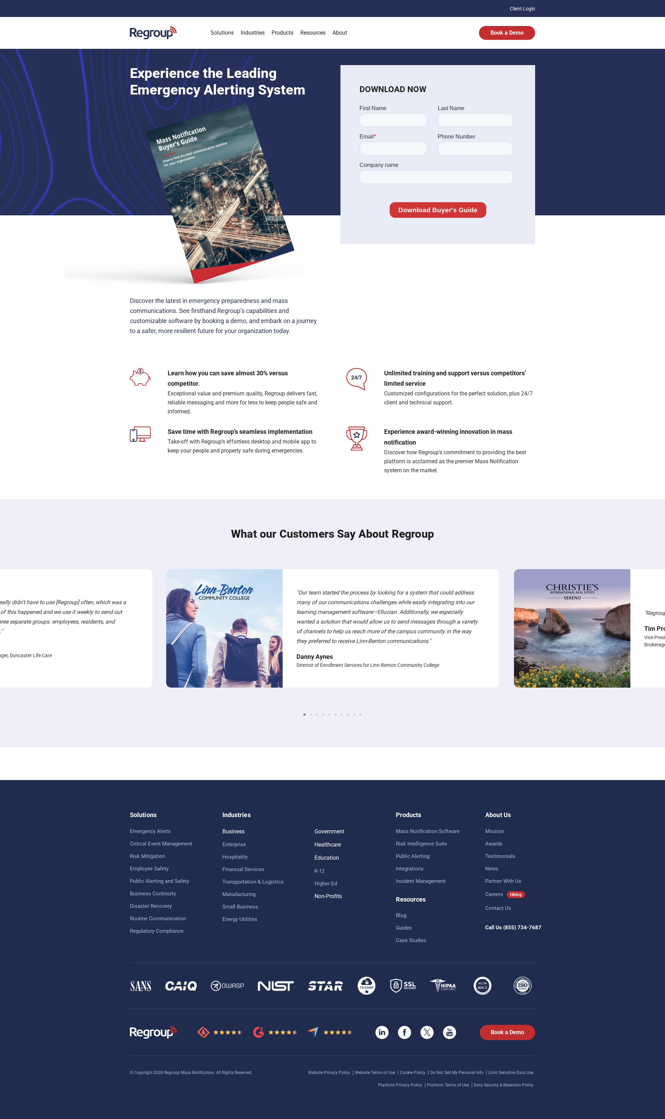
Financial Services (243, 869)
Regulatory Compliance (157, 931)
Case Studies (411, 940)
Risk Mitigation (147, 856)
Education (326, 857)
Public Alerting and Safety (159, 881)
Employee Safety (149, 869)
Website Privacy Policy (329, 1072)
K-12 (319, 871)
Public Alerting (412, 856)
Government (329, 831)
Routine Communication (158, 918)
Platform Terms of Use (448, 1085)
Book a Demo (507, 32)
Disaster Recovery (151, 906)
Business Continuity (153, 893)
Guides (404, 928)
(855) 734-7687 (522, 927)
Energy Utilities (239, 919)
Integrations (410, 869)
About (339, 32)
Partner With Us (503, 881)
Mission (494, 831)
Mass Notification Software (428, 831)
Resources (313, 32)
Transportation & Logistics (253, 882)
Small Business (240, 907)
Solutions (222, 32)
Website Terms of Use (375, 1072)
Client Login (522, 8)
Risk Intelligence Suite (421, 844)
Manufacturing (239, 894)
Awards (494, 844)
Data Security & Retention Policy (503, 1085)
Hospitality (235, 857)
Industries (253, 32)
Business (233, 831)
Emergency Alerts (150, 831)
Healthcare (327, 844)
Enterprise (234, 844)
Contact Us (498, 908)
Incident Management (421, 881)
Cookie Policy (413, 1072)
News (491, 869)
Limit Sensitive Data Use (510, 1072)
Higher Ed (325, 883)
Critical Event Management (161, 844)
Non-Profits (328, 896)
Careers (494, 894)
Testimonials (500, 856)
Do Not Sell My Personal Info (457, 1072)
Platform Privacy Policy (400, 1085)
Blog (401, 915)
